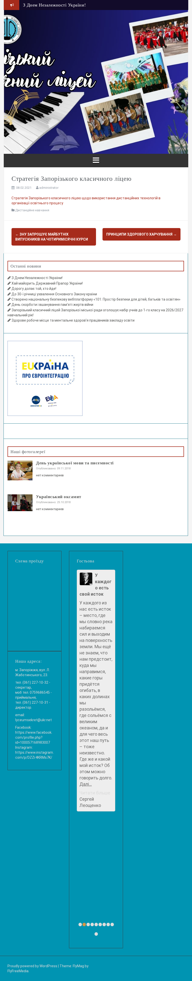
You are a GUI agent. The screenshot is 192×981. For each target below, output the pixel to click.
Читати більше (95, 792)
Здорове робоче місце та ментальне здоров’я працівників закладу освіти (73, 320)
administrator (48, 188)
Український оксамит (58, 496)
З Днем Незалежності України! (37, 278)
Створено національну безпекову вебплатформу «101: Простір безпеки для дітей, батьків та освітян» (96, 299)
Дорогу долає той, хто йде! (34, 289)
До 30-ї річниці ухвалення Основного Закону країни (54, 294)
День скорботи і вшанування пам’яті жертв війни (52, 305)
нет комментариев (50, 475)
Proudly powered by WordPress (32, 966)
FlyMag (78, 966)
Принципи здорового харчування (141, 234)
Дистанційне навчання (32, 210)
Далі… (86, 784)
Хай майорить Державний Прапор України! (67, 6)
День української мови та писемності (75, 463)
